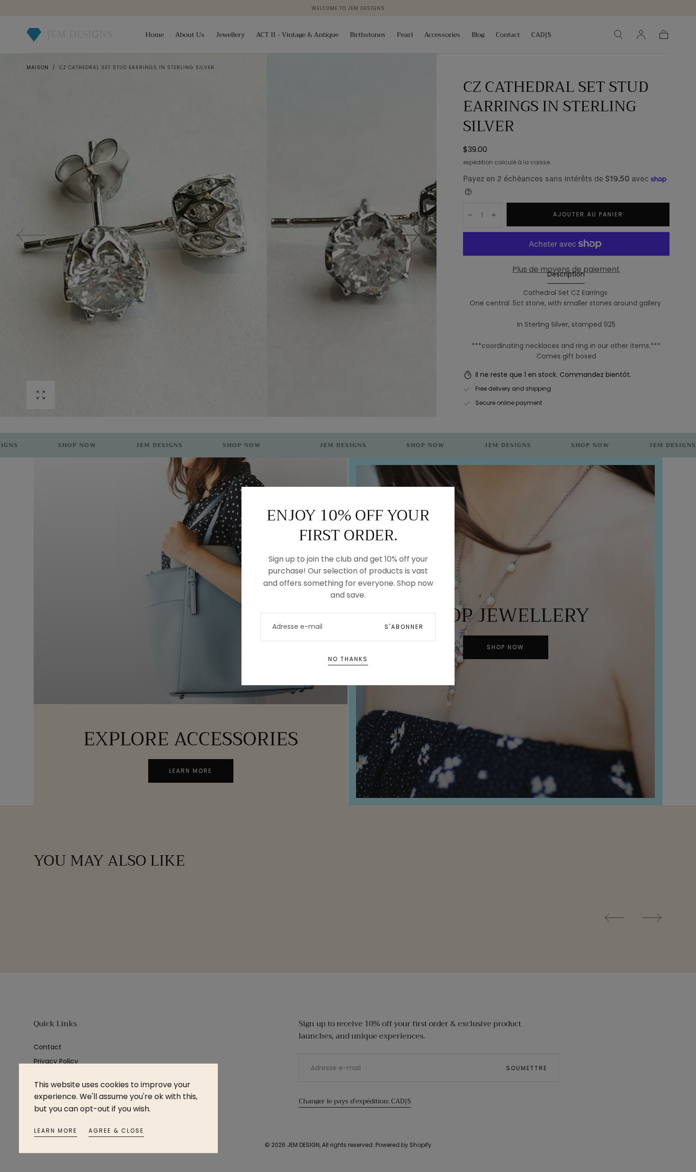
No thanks (348, 659)
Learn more (55, 1131)
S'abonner (404, 627)
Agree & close (116, 1131)
